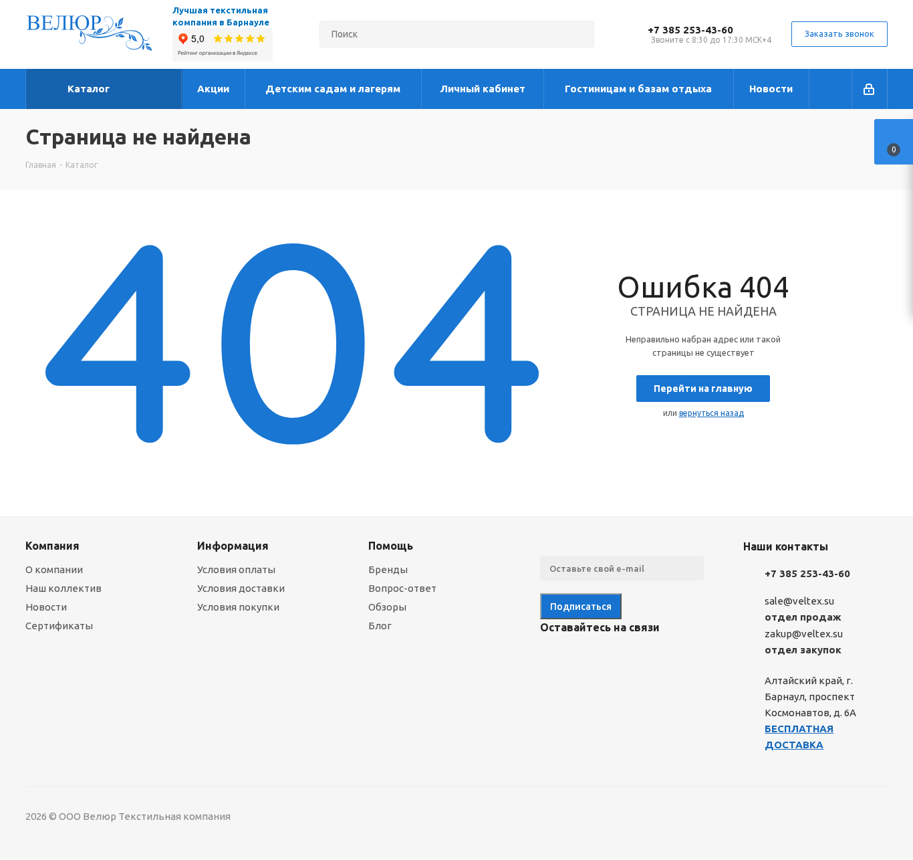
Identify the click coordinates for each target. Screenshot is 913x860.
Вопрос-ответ (402, 588)
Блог (380, 625)
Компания (52, 546)
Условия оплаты (236, 569)
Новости (46, 607)
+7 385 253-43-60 (690, 29)
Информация (233, 546)
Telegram (586, 658)
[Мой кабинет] (870, 89)
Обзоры (387, 607)
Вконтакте (553, 658)
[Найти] (578, 34)
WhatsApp (653, 658)
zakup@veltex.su (804, 633)
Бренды (388, 569)
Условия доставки (241, 588)
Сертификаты (59, 625)
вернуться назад (711, 413)
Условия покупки (238, 607)
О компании (54, 569)
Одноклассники (620, 658)
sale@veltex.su (799, 601)
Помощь (390, 546)
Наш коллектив (63, 588)
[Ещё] (830, 89)
